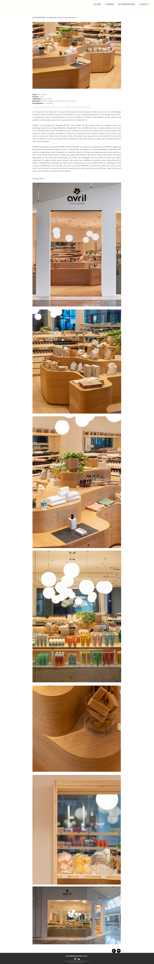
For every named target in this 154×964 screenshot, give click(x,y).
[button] (109, 4)
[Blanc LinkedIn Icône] (78, 959)
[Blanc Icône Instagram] (75, 959)
